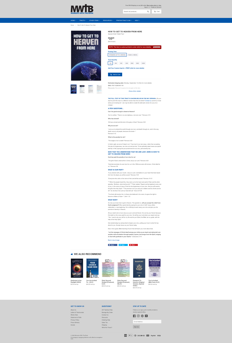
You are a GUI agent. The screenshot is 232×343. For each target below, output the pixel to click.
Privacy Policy (75, 320)
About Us (73, 310)
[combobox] (136, 12)
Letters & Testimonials (77, 312)
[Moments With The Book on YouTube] (146, 316)
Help (137, 20)
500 (121, 63)
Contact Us (105, 315)
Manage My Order (107, 312)
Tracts (82, 20)
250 (116, 63)
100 (110, 63)
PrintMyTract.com (123, 20)
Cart (158, 11)
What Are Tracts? (107, 327)
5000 (137, 63)
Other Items (94, 20)
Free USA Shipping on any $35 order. (143, 5)
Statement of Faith (76, 317)
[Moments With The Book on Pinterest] (142, 316)
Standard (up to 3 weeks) (117, 55)
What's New (74, 315)
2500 (132, 63)
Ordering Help (106, 320)
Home (73, 20)
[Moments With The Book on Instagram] (138, 316)
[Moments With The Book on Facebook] (134, 316)
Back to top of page (113, 240)
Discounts (105, 317)
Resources (107, 20)
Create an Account (156, 7)
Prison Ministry (75, 322)
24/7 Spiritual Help (107, 310)
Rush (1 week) (132, 55)
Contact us (148, 100)
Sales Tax (105, 322)
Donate (73, 325)
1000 (126, 63)
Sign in (146, 7)
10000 (143, 63)
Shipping (104, 325)
